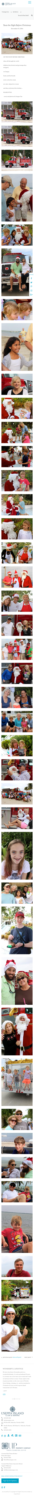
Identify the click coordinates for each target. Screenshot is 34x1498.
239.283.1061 (7, 1418)
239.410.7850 (7, 1457)
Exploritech (17, 1494)
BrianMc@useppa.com (10, 1460)
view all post (17, 1357)
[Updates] (20, 1435)
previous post (7, 1357)
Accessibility (5, 1492)
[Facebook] (2, 1436)
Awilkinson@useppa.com (11, 1470)
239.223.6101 (7, 1468)
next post (27, 1357)
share (31, 274)
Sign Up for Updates (10, 1481)
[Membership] (8, 1435)
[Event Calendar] (16, 1435)
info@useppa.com (9, 1420)
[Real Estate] (12, 1435)
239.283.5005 (7, 1430)
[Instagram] (5, 1436)
